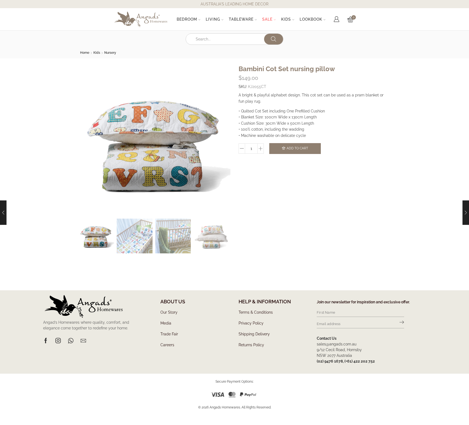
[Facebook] (45, 340)
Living (213, 19)
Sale (267, 19)
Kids (286, 19)
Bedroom (187, 19)
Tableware (241, 19)
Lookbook (311, 19)
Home (84, 53)
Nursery (110, 53)
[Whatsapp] (71, 340)
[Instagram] (58, 340)
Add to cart (297, 148)
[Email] (83, 340)
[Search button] (273, 39)
